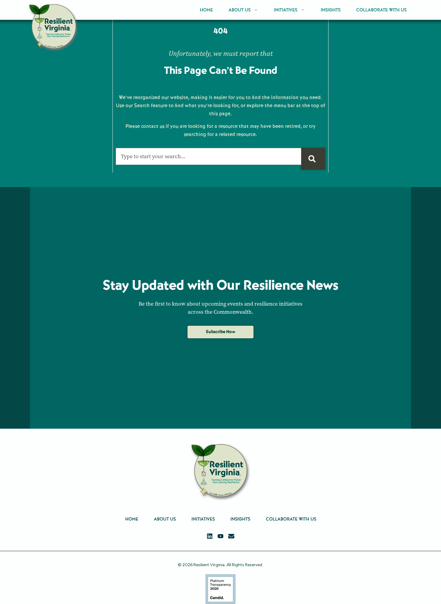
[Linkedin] (210, 536)
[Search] (313, 159)
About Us (239, 10)
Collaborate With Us (381, 10)
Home (206, 10)
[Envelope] (231, 536)
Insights (330, 10)
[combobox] (208, 156)
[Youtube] (221, 536)
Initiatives (285, 10)
